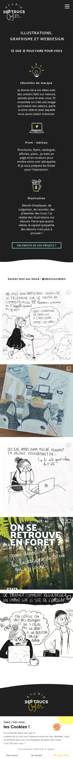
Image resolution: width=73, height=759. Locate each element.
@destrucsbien (54, 278)
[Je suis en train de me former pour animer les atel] (36, 553)
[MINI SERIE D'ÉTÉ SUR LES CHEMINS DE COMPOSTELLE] (36, 324)
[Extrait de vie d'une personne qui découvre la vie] (36, 629)
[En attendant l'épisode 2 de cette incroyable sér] (36, 400)
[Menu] (67, 7)
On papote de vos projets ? (36, 245)
